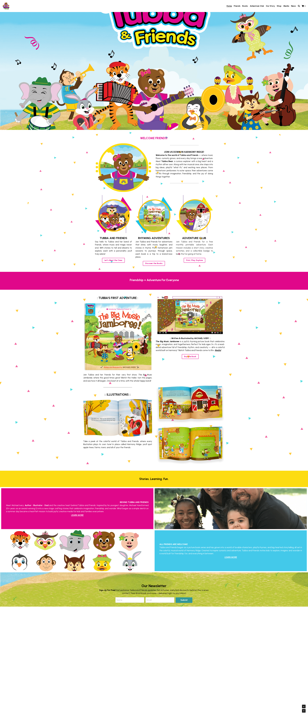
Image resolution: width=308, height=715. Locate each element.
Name (119, 600)
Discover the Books (154, 263)
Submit (184, 600)
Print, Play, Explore (194, 260)
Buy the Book (190, 356)
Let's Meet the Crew (113, 260)
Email (149, 600)
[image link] (6, 6)
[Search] (299, 6)
